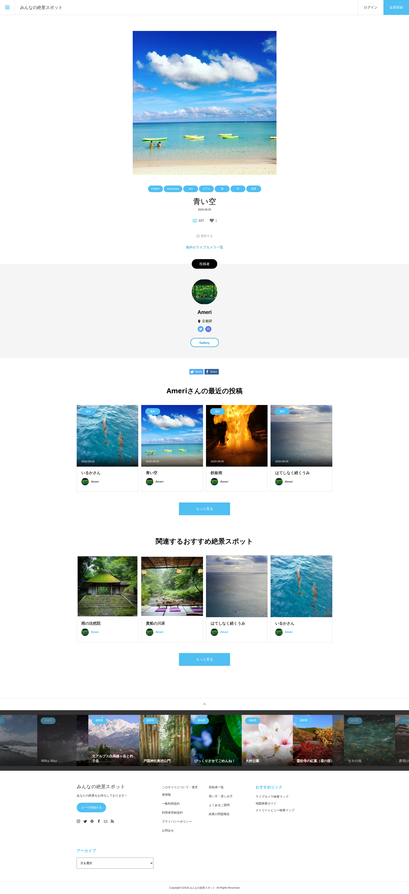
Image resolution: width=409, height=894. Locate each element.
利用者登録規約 (172, 812)
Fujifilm (155, 188)
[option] (51, 740)
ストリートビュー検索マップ (275, 810)
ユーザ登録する (91, 807)
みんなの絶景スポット (41, 7)
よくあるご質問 (219, 805)
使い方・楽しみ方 (221, 796)
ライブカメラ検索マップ (272, 796)
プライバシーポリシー (177, 821)
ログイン (370, 7)
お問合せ (168, 830)
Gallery (204, 342)
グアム (206, 188)
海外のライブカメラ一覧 (204, 247)
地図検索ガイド (266, 803)
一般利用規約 (171, 803)
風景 (253, 188)
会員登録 (396, 7)
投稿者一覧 (216, 787)
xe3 (191, 188)
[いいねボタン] (212, 220)
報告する (207, 236)
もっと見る (204, 509)
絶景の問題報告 (219, 814)
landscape (173, 188)
